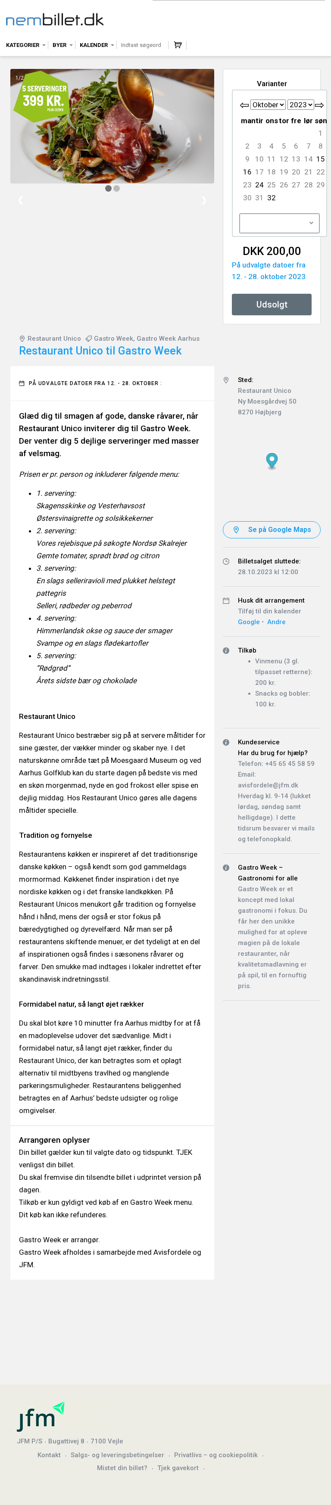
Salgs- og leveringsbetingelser (117, 1455)
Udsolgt (271, 304)
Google (249, 622)
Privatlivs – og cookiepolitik (216, 1455)
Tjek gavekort (178, 1468)
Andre (276, 622)
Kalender (94, 45)
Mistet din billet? (122, 1468)
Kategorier (22, 45)
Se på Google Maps (279, 530)
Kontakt (49, 1455)
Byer (59, 45)
